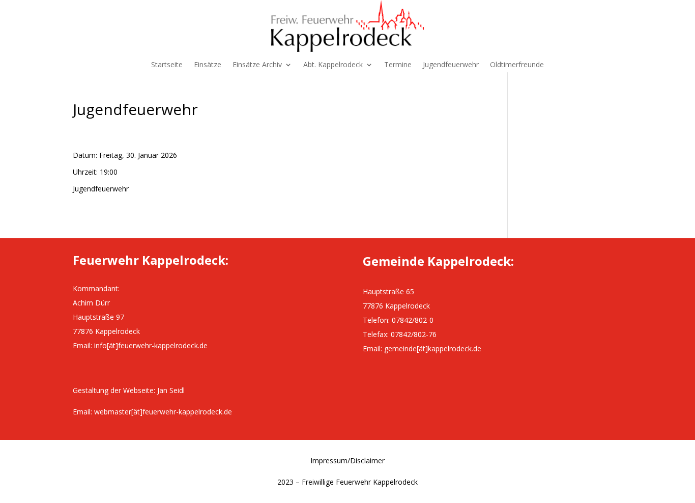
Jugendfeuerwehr (451, 65)
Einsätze (207, 65)
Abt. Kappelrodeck (333, 65)
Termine (398, 65)
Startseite (167, 65)
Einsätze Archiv (257, 65)
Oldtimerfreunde (517, 65)
